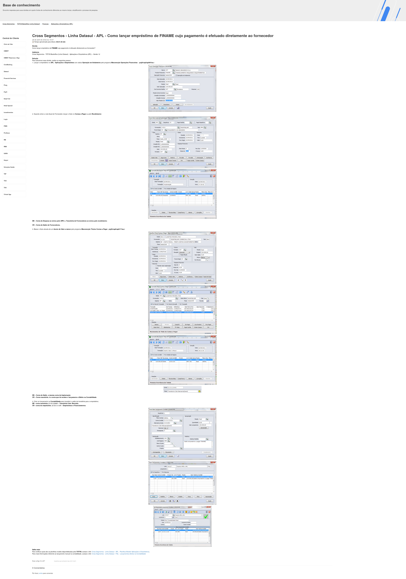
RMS (5, 147)
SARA (6, 153)
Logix (6, 119)
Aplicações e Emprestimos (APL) (62, 24)
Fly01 (5, 92)
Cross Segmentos (9, 24)
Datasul (6, 71)
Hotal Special (8, 106)
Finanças (45, 24)
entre (41, 573)
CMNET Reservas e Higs (12, 58)
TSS (5, 188)
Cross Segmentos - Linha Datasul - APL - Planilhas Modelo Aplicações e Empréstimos (120, 552)
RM (5, 140)
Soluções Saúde (9, 167)
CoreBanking (8, 65)
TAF (5, 174)
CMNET (6, 51)
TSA (5, 181)
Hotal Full (7, 99)
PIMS (5, 126)
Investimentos (8, 112)
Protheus (7, 133)
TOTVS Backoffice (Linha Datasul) (28, 24)
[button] (47, 561)
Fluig (5, 85)
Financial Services (10, 78)
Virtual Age (7, 194)
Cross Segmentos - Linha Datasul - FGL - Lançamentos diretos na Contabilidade (118, 554)
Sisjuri (6, 160)
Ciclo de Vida (8, 44)
